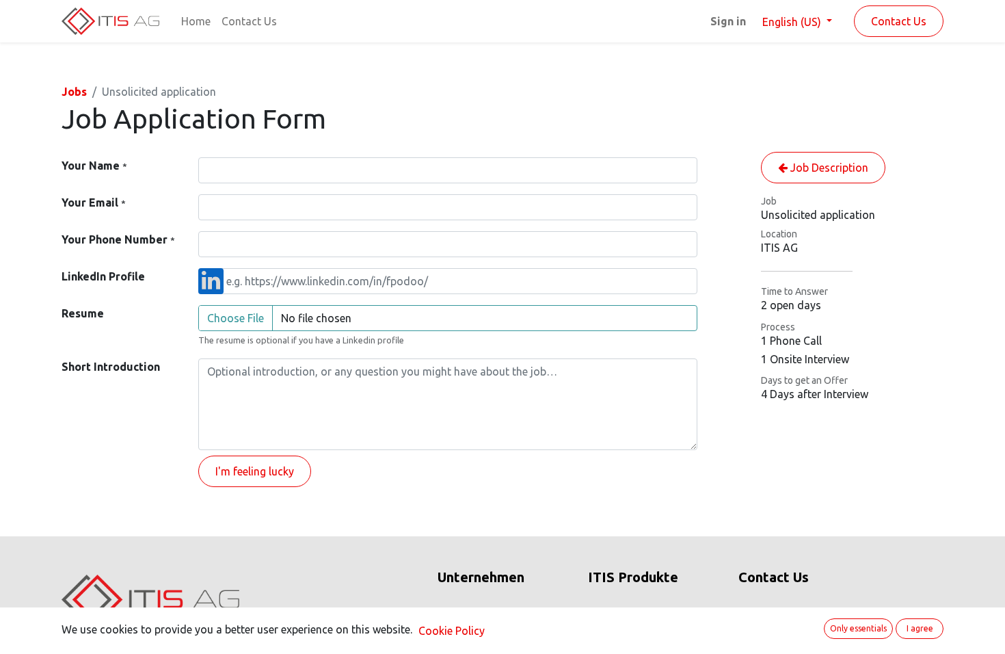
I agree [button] (920, 628)
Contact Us (898, 21)
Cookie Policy (451, 631)
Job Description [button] (828, 167)
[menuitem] (196, 21)
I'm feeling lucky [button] (254, 471)
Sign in (728, 21)
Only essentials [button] (858, 628)
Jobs (74, 92)
